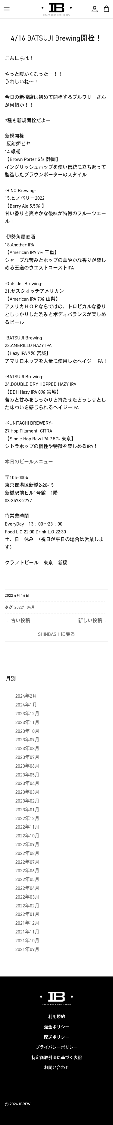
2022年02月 (27, 906)
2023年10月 (27, 731)
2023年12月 (27, 713)
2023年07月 (27, 757)
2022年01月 (27, 914)
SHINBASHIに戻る (56, 634)
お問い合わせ (56, 1067)
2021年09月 (27, 949)
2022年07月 (27, 862)
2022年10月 (27, 836)
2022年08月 (27, 853)
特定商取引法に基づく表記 (56, 1057)
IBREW (24, 1104)
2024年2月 (26, 696)
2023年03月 (27, 792)
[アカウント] (93, 9)
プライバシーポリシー (57, 1047)
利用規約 (56, 1017)
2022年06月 (27, 870)
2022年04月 (24, 607)
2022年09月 (27, 844)
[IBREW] (57, 9)
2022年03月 (27, 897)
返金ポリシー (56, 1027)
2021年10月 (27, 940)
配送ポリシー (56, 1037)
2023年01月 (27, 809)
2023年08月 (27, 748)
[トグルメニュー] (6, 9)
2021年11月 (27, 932)
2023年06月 (27, 766)
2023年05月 (27, 775)
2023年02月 (27, 801)
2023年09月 (27, 739)
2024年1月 (26, 705)
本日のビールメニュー (29, 462)
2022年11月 (27, 827)
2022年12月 (27, 818)
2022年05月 (27, 879)
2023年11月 (27, 722)
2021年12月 (27, 923)
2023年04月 (27, 783)
